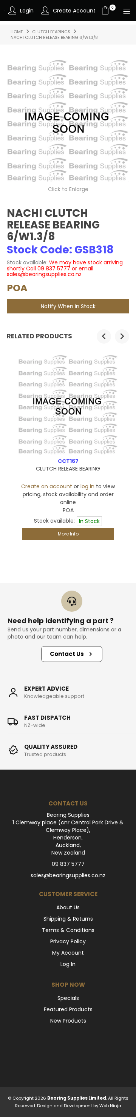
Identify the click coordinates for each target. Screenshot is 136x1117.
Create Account (74, 10)
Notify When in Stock (68, 306)
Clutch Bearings (51, 32)
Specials (68, 998)
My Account (68, 953)
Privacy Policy (68, 941)
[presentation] (104, 336)
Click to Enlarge (68, 189)
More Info (68, 534)
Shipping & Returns (68, 919)
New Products (68, 1020)
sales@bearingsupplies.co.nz (68, 875)
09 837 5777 (68, 864)
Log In (68, 964)
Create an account (46, 486)
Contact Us (67, 654)
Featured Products (68, 1009)
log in (87, 486)
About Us (68, 907)
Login (27, 10)
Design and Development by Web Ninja (79, 1106)
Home (17, 32)
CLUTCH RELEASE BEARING (68, 468)
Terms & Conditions (68, 930)
